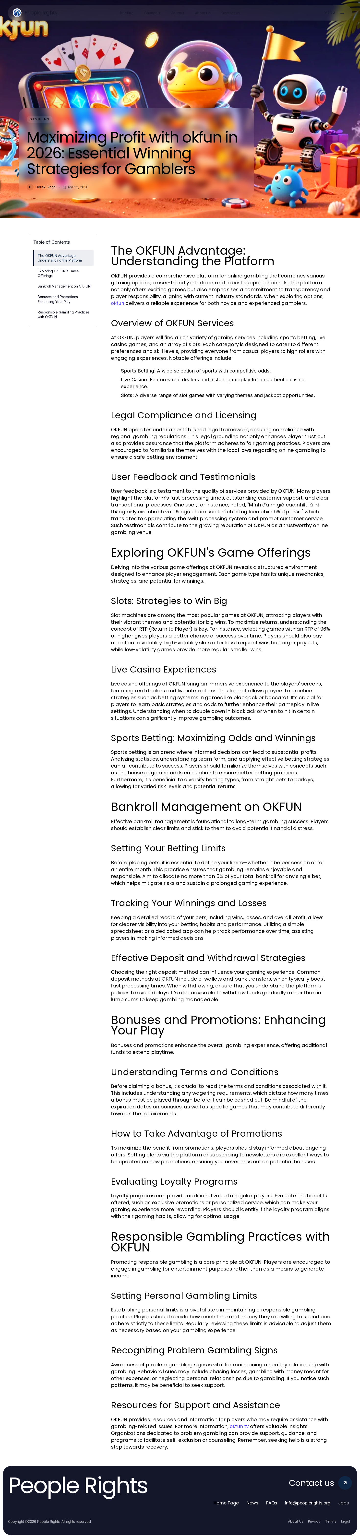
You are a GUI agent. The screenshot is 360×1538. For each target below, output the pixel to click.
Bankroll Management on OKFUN (64, 286)
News (252, 1503)
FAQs (271, 1503)
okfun (117, 303)
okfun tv (239, 1426)
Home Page (226, 1503)
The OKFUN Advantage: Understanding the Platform (60, 257)
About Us (295, 1521)
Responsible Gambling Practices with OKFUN (64, 314)
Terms (330, 1521)
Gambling (39, 119)
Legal (345, 1521)
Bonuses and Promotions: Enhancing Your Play (58, 299)
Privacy (314, 1521)
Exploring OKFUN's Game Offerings (58, 273)
